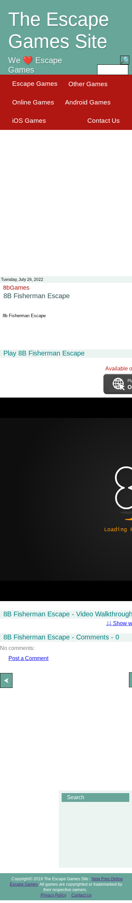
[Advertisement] (66, 199)
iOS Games (29, 120)
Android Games (88, 102)
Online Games (33, 102)
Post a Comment (28, 658)
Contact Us (103, 120)
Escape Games (35, 83)
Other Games (88, 84)
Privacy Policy (53, 895)
